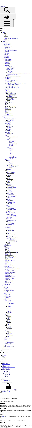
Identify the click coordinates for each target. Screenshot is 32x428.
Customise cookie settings (10, 401)
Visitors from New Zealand (8, 255)
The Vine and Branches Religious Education (11, 50)
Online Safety (7, 114)
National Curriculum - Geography (11, 209)
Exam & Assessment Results (7, 88)
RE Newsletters (7, 51)
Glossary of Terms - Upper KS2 (13, 241)
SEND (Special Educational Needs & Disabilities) (8, 367)
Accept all (5, 401)
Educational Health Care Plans (9, 102)
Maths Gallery (9, 169)
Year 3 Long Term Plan (10, 126)
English (6, 135)
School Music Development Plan (11, 220)
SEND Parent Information (8, 92)
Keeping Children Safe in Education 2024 (10, 107)
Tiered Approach (7, 61)
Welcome (5, 33)
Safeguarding (5, 105)
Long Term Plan (9, 124)
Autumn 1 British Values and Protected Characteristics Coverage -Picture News (15, 83)
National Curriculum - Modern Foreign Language (13, 216)
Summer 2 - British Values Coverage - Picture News (12, 87)
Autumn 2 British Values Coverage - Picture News (12, 84)
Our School (3, 32)
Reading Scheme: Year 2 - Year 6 (9, 278)
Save (7, 427)
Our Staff (5, 35)
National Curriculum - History (11, 202)
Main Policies (7, 65)
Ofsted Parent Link (6, 297)
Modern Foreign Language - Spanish (10, 212)
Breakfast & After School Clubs (8, 292)
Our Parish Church (6, 53)
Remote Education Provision (6, 369)
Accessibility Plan (9, 66)
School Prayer (5, 52)
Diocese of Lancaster (6, 56)
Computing (6, 183)
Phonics (8, 136)
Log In (15, 389)
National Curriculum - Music (11, 224)
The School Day (6, 36)
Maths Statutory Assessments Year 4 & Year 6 (13, 165)
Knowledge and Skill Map (10, 164)
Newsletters (5, 286)
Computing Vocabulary (10, 188)
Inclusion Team (7, 89)
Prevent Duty (7, 112)
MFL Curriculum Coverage (12, 215)
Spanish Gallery (9, 218)
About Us (5, 34)
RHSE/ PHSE (7, 234)
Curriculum (5, 117)
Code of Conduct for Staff (8, 113)
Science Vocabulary (9, 174)
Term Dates (5, 39)
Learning (3, 116)
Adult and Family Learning (7, 284)
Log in (3, 347)
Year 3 (6, 314)
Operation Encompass (8, 110)
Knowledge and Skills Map (10, 173)
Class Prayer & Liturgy (8, 46)
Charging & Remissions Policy (11, 68)
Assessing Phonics (7, 269)
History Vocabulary (9, 203)
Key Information (4, 355)
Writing (8, 147)
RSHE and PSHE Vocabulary (11, 238)
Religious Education (8, 134)
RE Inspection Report (6, 55)
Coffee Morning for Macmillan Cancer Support (11, 252)
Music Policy (8, 221)
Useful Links (10, 138)
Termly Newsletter (9, 307)
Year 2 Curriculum (7, 123)
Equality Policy (4, 357)
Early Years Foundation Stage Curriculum (10, 118)
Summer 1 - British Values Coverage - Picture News (12, 86)
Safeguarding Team (7, 106)
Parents (3, 285)
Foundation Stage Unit (8, 300)
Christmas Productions (8, 251)
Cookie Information (6, 381)
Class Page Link (9, 122)
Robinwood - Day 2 (8, 253)
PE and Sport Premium (7, 63)
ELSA (6, 104)
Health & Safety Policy (10, 71)
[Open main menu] (7, 23)
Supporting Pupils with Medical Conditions (12, 74)
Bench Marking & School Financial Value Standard (12, 38)
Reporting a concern (8, 109)
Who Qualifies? (7, 62)
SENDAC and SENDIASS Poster (11, 93)
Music (6, 219)
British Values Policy (9, 67)
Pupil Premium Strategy (8, 60)
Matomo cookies (4, 416)
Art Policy (8, 177)
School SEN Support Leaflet (11, 95)
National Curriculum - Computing (11, 187)
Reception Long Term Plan (10, 120)
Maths (6, 159)
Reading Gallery (11, 144)
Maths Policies (9, 160)
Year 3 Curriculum (7, 125)
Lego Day (6, 263)
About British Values (8, 77)
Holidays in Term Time (7, 294)
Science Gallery (9, 175)
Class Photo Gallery (11, 303)
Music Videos (7, 262)
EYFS (8, 70)
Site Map (3, 378)
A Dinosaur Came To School (9, 257)
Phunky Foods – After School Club (10, 260)
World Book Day (7, 247)
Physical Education (7, 227)
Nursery (8, 302)
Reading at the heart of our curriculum (10, 276)
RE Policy (5, 45)
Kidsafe (6, 111)
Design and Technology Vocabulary (11, 195)
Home (3, 31)
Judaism (6, 249)
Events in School (6, 287)
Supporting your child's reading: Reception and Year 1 (12, 268)
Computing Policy (9, 184)
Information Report (7, 91)
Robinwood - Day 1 (8, 254)
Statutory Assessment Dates (7, 296)
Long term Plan (9, 171)
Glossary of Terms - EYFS (12, 239)
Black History (7, 248)
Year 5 (11, 154)
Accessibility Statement (7, 380)
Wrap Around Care (6, 40)
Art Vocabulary (9, 181)
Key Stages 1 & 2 (11, 163)
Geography (6, 205)
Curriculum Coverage (10, 179)
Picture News (5, 339)
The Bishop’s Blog (6, 57)
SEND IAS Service (9, 96)
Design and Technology (8, 191)
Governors (5, 37)
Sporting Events (7, 265)
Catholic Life (3, 41)
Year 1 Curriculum (7, 121)
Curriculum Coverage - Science (11, 172)
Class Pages (5, 299)
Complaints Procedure (10, 69)
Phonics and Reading (6, 266)
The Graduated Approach (10, 99)
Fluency (6, 274)
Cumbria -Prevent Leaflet (8, 81)
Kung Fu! (6, 258)
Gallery (8, 313)
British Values (4, 365)
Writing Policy (10, 148)
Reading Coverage (11, 141)
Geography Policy (9, 206)
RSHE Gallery (9, 242)
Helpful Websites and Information (11, 94)
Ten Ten (6, 48)
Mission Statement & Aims (7, 43)
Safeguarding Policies (8, 108)
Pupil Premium (6, 58)
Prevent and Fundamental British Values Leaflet (11, 80)
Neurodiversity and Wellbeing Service (12, 97)
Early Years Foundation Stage (7, 245)
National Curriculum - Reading (13, 143)
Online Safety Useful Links (9, 344)
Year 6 (6, 330)
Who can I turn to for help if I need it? (9, 346)
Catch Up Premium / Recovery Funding (9, 283)
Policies (5, 64)
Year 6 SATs (10, 167)
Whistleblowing (9, 75)
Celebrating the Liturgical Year (8, 44)
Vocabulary (6, 281)
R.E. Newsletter (9, 306)
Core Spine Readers (11, 146)
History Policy (9, 198)
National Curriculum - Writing (13, 157)
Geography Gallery (9, 210)
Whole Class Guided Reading (9, 280)
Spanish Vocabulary (9, 217)
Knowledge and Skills (11, 156)
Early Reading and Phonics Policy (9, 267)
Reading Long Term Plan (12, 142)
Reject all (2, 401)
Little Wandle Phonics (11, 137)
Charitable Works (6, 54)
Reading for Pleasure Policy (12, 140)
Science (6, 170)
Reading (8, 139)
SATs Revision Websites (10, 335)
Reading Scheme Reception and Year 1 (10, 272)
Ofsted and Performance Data (6, 364)
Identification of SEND (10, 98)
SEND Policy (7, 90)
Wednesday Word (7, 47)
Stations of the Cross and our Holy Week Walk (11, 256)
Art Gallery (8, 182)
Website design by (6, 391)
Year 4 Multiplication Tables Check (13, 166)
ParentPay (5, 293)
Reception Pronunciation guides (9, 271)
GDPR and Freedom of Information (8, 115)
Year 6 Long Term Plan (10, 133)
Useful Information (6, 289)
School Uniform (6, 291)
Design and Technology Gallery (11, 196)
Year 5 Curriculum (7, 130)
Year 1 (11, 151)
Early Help (6, 103)
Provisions (8, 100)
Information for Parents (8, 343)
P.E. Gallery (8, 232)
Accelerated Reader (11, 145)
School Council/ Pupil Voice (7, 338)
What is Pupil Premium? (8, 59)
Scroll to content (2, 6)
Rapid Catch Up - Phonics (10, 270)
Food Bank (6, 261)
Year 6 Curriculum (7, 132)
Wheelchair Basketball (8, 264)
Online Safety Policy (9, 72)
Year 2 (6, 309)
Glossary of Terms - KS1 (12, 240)
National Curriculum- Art (10, 180)
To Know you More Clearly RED (9, 49)
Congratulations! (7, 250)
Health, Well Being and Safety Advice (9, 290)
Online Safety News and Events (9, 342)
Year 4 (11, 153)
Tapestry (5, 246)
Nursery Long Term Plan (10, 119)
